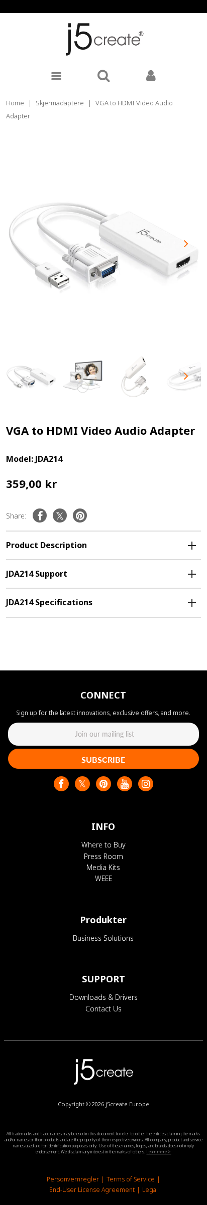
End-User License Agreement (92, 1189)
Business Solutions (103, 938)
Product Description (46, 545)
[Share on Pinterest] (80, 515)
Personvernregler (73, 1179)
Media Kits (103, 867)
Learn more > (158, 1151)
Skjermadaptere (60, 102)
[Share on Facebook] (40, 515)
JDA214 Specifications (49, 602)
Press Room (103, 856)
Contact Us (103, 1008)
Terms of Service (131, 1179)
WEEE (103, 878)
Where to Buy (103, 844)
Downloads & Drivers (103, 997)
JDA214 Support (36, 573)
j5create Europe (127, 1104)
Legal (150, 1189)
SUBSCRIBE (103, 759)
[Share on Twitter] (60, 515)
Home (15, 102)
